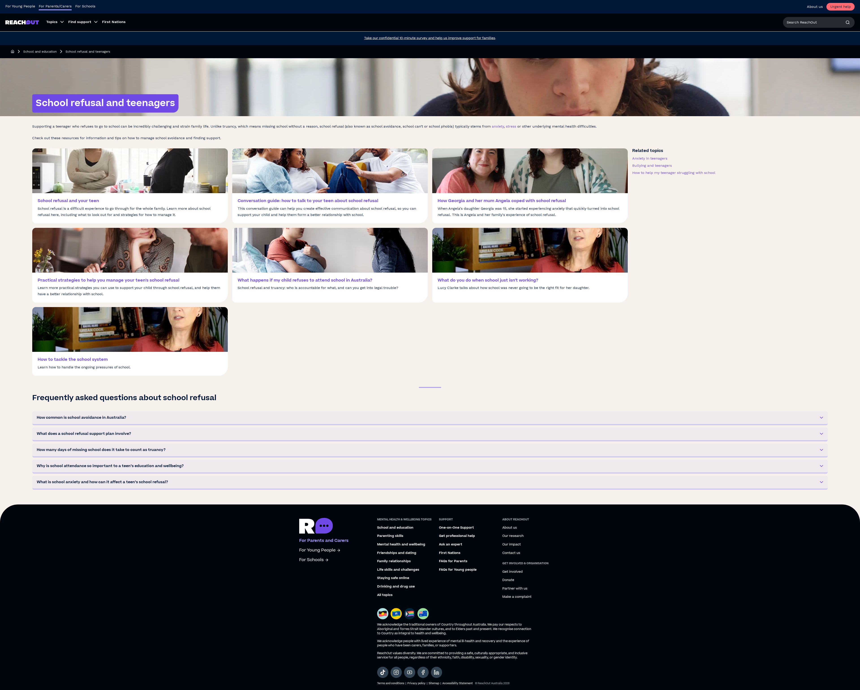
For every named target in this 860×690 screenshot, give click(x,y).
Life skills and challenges (398, 570)
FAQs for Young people (458, 570)
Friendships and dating (396, 553)
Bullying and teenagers (652, 165)
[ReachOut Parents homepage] (12, 51)
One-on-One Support (456, 528)
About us (815, 6)
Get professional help (457, 536)
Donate (508, 580)
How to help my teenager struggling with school (673, 173)
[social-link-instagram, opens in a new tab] (396, 672)
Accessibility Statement (457, 683)
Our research (513, 536)
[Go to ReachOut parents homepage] (316, 526)
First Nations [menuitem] (114, 22)
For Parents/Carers (55, 6)
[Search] (848, 22)
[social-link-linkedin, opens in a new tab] (436, 672)
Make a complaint (516, 597)
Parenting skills (390, 536)
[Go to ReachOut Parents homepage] (22, 22)
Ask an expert (450, 544)
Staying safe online (393, 578)
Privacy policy (416, 683)
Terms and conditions (390, 683)
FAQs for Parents (453, 561)
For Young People (20, 6)
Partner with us (514, 588)
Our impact (511, 544)
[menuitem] (54, 22)
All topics (385, 595)
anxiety (498, 126)
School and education (40, 51)
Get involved (512, 572)
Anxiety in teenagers (649, 158)
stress (511, 126)
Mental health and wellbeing (401, 544)
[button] (430, 418)
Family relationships (394, 561)
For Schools (85, 6)
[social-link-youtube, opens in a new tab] (409, 672)
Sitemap (434, 683)
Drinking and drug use (396, 586)
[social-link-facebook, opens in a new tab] (423, 672)
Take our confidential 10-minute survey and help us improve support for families (429, 38)
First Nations (449, 553)
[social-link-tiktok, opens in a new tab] (382, 672)
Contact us (511, 553)
